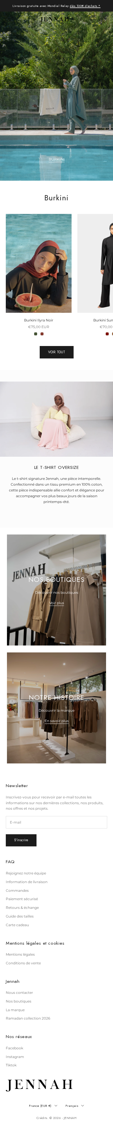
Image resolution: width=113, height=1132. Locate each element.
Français (72, 1105)
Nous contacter (19, 992)
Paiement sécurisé (22, 899)
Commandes (17, 890)
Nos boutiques (18, 1001)
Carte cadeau (17, 925)
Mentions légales (20, 954)
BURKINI (57, 159)
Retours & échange (22, 907)
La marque (15, 1010)
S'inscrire (21, 840)
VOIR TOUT (56, 352)
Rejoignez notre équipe (26, 873)
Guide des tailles (20, 916)
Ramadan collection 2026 (28, 1018)
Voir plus (56, 603)
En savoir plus (57, 721)
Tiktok (11, 1065)
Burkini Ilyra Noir (38, 320)
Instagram (15, 1057)
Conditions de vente (23, 963)
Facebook (14, 1048)
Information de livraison (27, 882)
